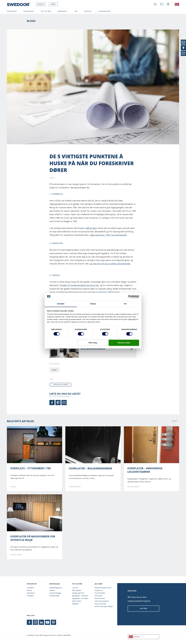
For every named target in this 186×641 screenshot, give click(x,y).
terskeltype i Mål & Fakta (107, 292)
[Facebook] (52, 402)
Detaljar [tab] (93, 304)
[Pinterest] (58, 402)
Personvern (99, 596)
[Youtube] (47, 622)
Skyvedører (31, 593)
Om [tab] (125, 304)
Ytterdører (30, 596)
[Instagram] (35, 622)
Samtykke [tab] (60, 304)
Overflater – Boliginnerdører (90, 468)
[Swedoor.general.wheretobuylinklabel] (168, 4)
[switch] (81, 334)
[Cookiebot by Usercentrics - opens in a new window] (129, 296)
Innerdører (30, 588)
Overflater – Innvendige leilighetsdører (144, 470)
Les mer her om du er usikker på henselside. (109, 263)
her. (121, 285)
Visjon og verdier (100, 604)
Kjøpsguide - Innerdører (80, 598)
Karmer (29, 590)
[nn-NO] (177, 4)
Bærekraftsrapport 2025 (103, 588)
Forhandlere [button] (104, 11)
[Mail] (64, 402)
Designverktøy (54, 596)
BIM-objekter (76, 590)
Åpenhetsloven (100, 598)
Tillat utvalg (92, 343)
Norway (136, 637)
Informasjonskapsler (102, 601)
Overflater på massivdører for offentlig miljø (32, 538)
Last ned (75, 588)
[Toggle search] (155, 4)
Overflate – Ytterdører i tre (30, 468)
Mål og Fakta (76, 601)
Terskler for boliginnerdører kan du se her (79, 285)
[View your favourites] (161, 4)
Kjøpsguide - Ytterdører (80, 596)
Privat (40, 4)
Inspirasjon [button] (28, 11)
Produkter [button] (12, 11)
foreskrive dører (60, 385)
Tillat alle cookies (123, 343)
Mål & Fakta (91, 228)
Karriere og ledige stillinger (104, 606)
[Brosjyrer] (183, 42)
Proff (53, 4)
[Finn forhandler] (183, 47)
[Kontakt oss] (183, 53)
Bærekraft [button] (62, 11)
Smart (54, 370)
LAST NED (143, 608)
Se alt (174, 421)
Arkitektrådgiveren (55, 588)
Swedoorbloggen (55, 593)
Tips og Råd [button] (46, 11)
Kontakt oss (99, 590)
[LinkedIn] (41, 622)
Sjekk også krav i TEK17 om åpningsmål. (108, 235)
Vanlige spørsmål (78, 593)
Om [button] (75, 11)
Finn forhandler (100, 593)
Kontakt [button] (88, 11)
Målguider (75, 604)
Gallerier (52, 590)
